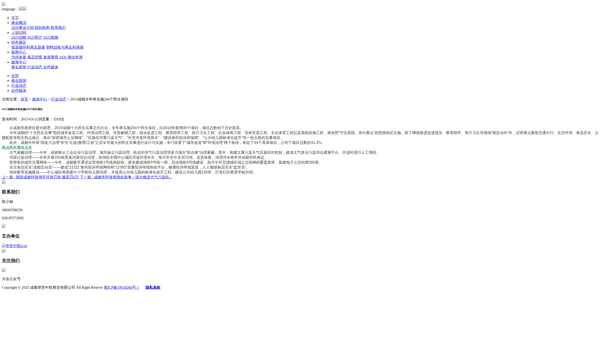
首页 (15, 18)
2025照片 (34, 37)
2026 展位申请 (71, 57)
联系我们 (58, 28)
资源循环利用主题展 (28, 47)
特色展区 (18, 42)
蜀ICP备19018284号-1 (121, 287)
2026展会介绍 (22, 28)
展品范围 (34, 57)
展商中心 (18, 52)
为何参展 (18, 57)
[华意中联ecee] (14, 246)
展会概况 (18, 23)
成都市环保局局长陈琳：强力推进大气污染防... (126, 177)
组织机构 (42, 28)
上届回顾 (18, 33)
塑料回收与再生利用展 (65, 47)
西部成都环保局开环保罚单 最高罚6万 (40, 177)
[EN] (25, 9)
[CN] (21, 9)
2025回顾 (18, 37)
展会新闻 (18, 67)
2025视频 (50, 37)
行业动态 (34, 67)
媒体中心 (18, 62)
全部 (15, 76)
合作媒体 (50, 67)
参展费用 (50, 57)
